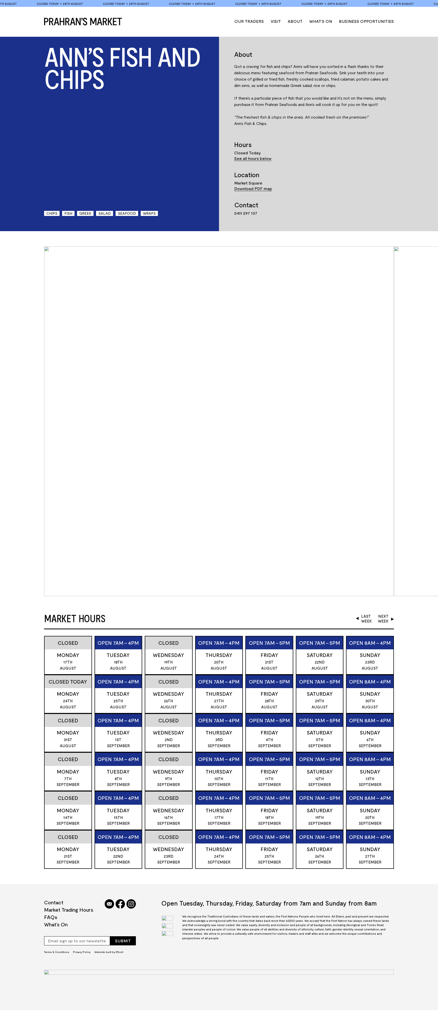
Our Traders (249, 21)
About (295, 21)
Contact (53, 902)
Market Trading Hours (68, 909)
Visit (276, 21)
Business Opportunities (366, 21)
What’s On (320, 21)
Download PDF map (253, 188)
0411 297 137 (245, 213)
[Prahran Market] (83, 21)
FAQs (50, 917)
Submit (123, 941)
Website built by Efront (108, 952)
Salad (104, 213)
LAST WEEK (366, 618)
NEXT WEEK (383, 618)
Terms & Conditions (56, 952)
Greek (85, 213)
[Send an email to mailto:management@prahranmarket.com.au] (109, 904)
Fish (68, 213)
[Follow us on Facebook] (120, 904)
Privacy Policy (81, 952)
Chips (51, 213)
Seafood (127, 213)
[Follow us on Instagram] (131, 904)
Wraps (149, 213)
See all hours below (252, 158)
